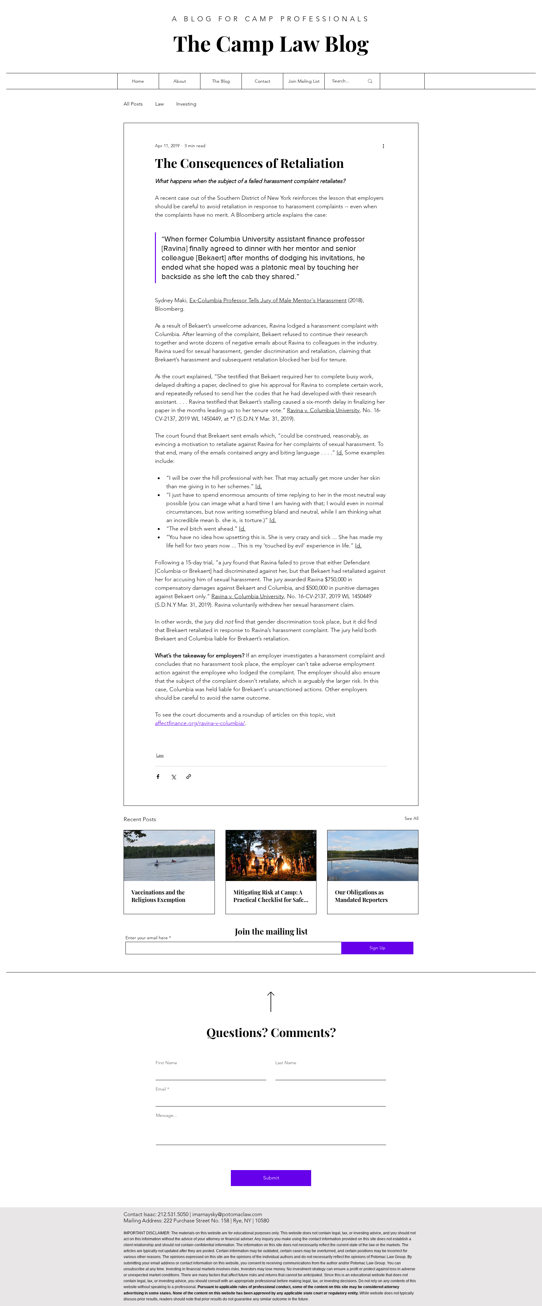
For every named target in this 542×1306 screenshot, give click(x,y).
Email (161, 1089)
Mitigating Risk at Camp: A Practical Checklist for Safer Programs (269, 896)
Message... (166, 1115)
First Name (166, 1062)
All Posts (133, 104)
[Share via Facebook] (158, 777)
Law (159, 104)
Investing (186, 104)
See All (411, 818)
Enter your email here (146, 937)
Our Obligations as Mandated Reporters (361, 896)
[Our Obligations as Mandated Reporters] (372, 855)
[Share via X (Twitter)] (173, 777)
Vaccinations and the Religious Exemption (158, 896)
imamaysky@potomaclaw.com (227, 1214)
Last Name (285, 1062)
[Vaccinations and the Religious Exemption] (169, 855)
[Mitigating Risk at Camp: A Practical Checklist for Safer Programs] (271, 855)
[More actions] (383, 145)
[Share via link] (189, 777)
